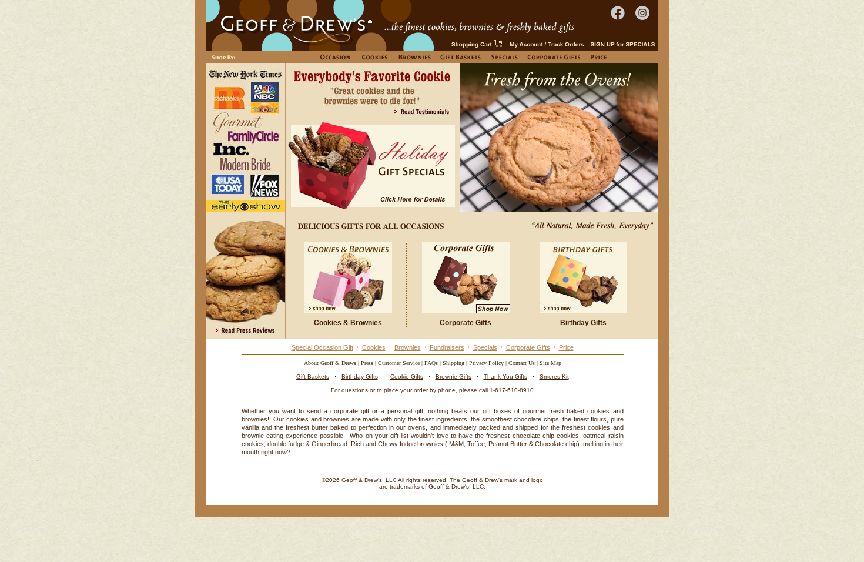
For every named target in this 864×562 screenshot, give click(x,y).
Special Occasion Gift (322, 347)
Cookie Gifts (406, 376)
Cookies (374, 347)
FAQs (431, 363)
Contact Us (521, 363)
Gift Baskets (312, 376)
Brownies (407, 347)
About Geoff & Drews (330, 363)
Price (566, 347)
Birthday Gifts (359, 376)
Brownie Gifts (453, 376)
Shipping (453, 363)
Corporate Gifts (528, 347)
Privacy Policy (486, 363)
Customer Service (399, 363)
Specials (485, 347)
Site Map (550, 363)
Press (367, 363)
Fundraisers (447, 347)
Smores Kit (554, 376)
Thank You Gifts (505, 376)
